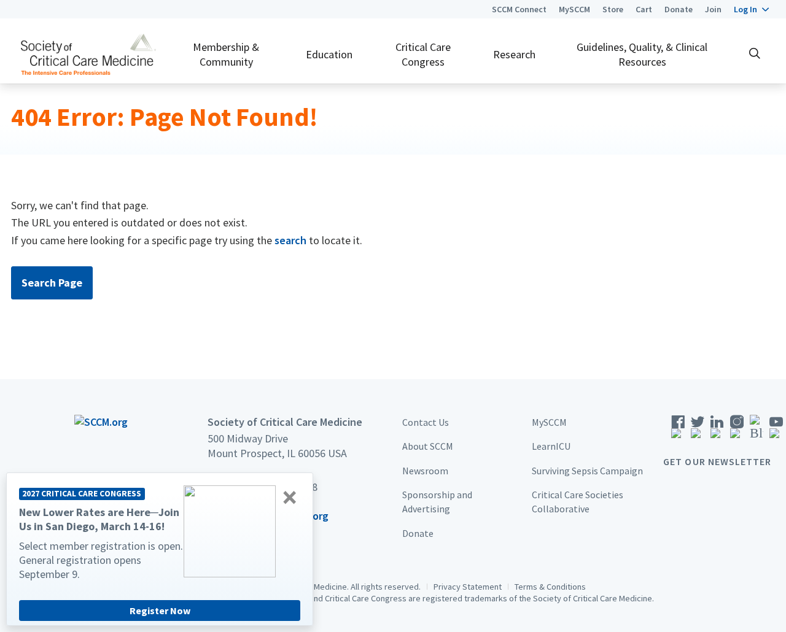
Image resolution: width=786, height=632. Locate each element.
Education (329, 54)
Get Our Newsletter (717, 461)
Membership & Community (226, 54)
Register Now (160, 610)
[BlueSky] (756, 430)
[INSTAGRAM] (737, 430)
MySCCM (574, 9)
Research (514, 54)
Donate (678, 9)
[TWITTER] (697, 430)
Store (612, 9)
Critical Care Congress (423, 54)
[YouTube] (776, 430)
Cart (644, 9)
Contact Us (425, 422)
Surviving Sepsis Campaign (587, 470)
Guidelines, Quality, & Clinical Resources (642, 54)
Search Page (51, 283)
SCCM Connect (519, 9)
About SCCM (427, 446)
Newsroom (425, 470)
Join (713, 9)
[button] (751, 9)
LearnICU (551, 446)
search (290, 240)
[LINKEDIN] (717, 430)
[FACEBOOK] (678, 430)
